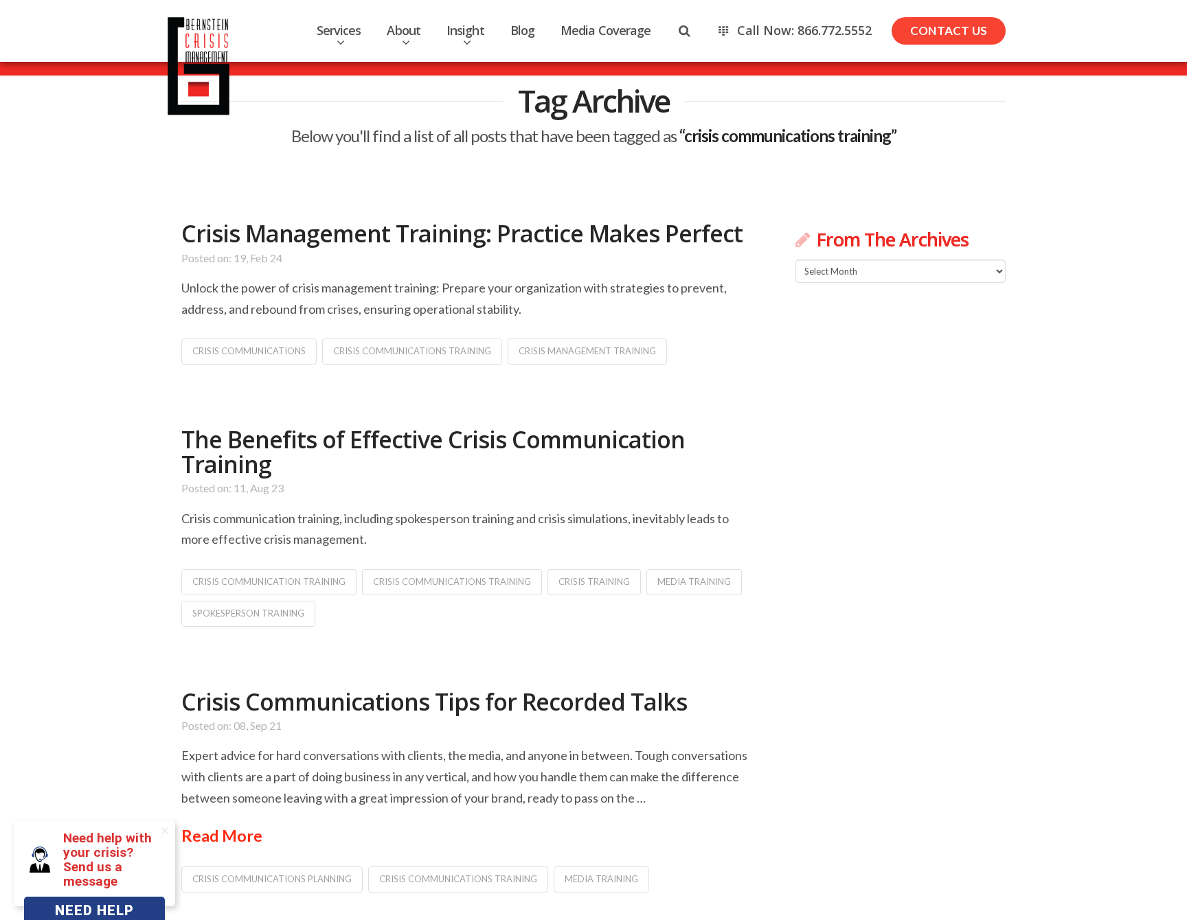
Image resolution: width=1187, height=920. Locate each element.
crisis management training (587, 350)
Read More (221, 835)
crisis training (594, 581)
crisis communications (249, 350)
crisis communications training (412, 350)
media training (694, 581)
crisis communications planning (272, 878)
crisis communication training (269, 581)
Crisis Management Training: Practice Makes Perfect (462, 233)
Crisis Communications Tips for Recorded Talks (434, 701)
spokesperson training (248, 613)
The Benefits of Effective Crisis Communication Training (433, 452)
